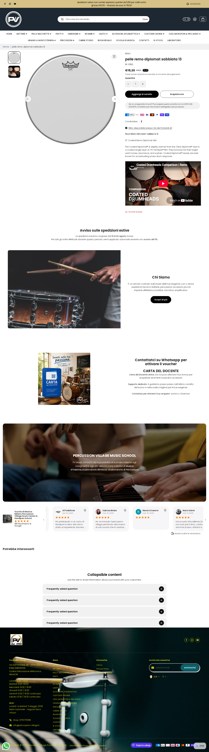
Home (6, 46)
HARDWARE (58, 680)
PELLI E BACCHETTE (61, 672)
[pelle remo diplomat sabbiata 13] (114, 56)
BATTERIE (57, 668)
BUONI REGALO (59, 714)
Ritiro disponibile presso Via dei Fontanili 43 (150, 128)
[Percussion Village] (13, 19)
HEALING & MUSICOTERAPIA (65, 703)
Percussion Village (37, 745)
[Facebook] (5, 4)
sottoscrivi (190, 667)
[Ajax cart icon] (203, 19)
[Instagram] (10, 4)
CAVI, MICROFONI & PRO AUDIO (67, 699)
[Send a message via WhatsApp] (5, 746)
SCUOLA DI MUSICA (61, 718)
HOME (55, 665)
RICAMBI (56, 684)
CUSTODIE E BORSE (61, 695)
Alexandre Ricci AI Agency (94, 745)
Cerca (99, 665)
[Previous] (28, 99)
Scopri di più (160, 299)
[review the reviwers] (66, 510)
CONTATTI (57, 722)
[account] (195, 19)
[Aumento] (143, 84)
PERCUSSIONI (59, 707)
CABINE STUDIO (60, 710)
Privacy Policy (102, 668)
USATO (56, 688)
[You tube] (15, 4)
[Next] (115, 99)
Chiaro (145, 19)
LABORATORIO (59, 729)
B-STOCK (57, 726)
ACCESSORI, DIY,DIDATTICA (65, 691)
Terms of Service (104, 672)
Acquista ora (177, 94)
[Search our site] (62, 19)
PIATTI (55, 676)
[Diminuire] (128, 84)
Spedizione (142, 74)
